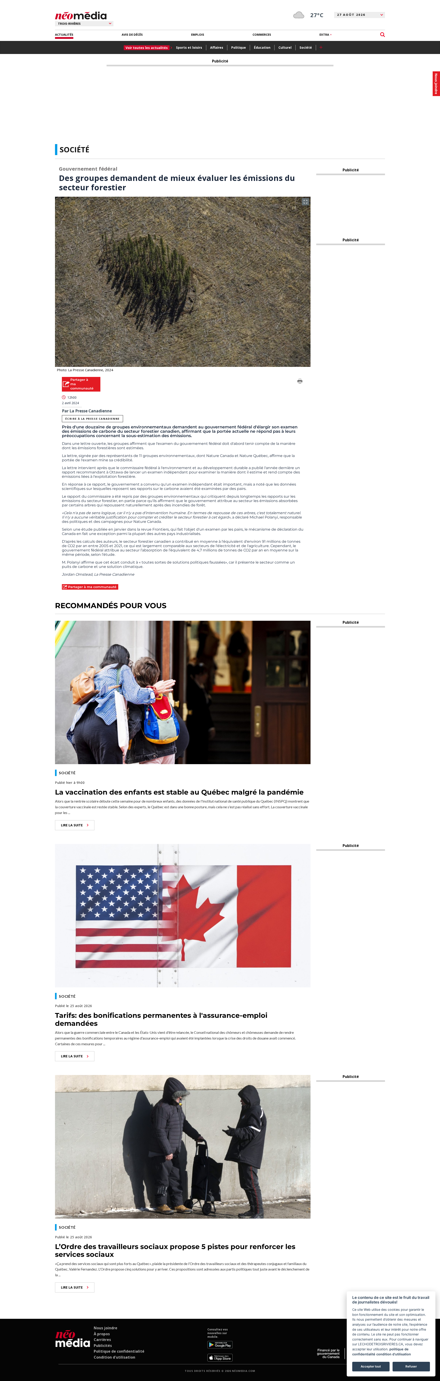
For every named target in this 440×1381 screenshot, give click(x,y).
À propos (102, 1333)
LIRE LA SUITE (72, 825)
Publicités (103, 1345)
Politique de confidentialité (119, 1351)
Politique (238, 47)
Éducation (262, 47)
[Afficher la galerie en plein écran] (305, 202)
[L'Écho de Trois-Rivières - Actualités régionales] (81, 16)
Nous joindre (105, 1327)
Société (306, 47)
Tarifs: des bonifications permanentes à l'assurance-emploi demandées (161, 1019)
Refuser (411, 1366)
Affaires (216, 47)
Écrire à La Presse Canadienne (92, 418)
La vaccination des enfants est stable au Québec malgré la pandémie (179, 792)
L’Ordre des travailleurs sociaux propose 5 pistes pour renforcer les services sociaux (175, 1250)
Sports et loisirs (189, 47)
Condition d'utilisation (114, 1357)
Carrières (102, 1339)
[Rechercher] (382, 34)
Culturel (285, 47)
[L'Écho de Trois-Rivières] (73, 1344)
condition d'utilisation (393, 1354)
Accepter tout (371, 1366)
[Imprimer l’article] (300, 382)
